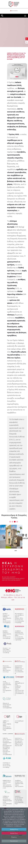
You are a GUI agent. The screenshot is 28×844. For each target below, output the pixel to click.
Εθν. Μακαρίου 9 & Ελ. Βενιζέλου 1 (19, 614)
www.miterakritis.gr (19, 672)
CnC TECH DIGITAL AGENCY (13, 580)
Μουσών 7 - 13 (6, 648)
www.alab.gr (6, 767)
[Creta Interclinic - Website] (14, 11)
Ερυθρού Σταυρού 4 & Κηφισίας (6, 615)
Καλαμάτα (5, 797)
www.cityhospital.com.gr (7, 804)
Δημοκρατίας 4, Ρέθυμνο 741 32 (19, 743)
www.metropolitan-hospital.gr (19, 622)
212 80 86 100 (6, 726)
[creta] (7, 662)
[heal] (18, 792)
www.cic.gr (6, 671)
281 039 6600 (18, 741)
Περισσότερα (14, 841)
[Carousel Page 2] (12, 521)
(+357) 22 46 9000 (6, 688)
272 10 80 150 (6, 799)
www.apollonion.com (7, 691)
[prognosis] (7, 777)
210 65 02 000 (19, 636)
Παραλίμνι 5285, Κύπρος (19, 784)
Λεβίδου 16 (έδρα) (6, 721)
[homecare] (19, 717)
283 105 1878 (18, 745)
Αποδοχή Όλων (14, 829)
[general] (19, 627)
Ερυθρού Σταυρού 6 (5, 631)
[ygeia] (6, 699)
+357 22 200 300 (19, 690)
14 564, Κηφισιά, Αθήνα (7, 724)
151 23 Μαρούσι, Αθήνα (7, 619)
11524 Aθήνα (6, 649)
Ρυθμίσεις (14, 837)
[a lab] (7, 759)
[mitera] (7, 627)
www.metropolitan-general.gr (19, 639)
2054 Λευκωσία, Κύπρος (7, 685)
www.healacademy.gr (19, 803)
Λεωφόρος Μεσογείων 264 (19, 631)
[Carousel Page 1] (10, 521)
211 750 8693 (18, 799)
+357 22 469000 (19, 786)
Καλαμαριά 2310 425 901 (7, 743)
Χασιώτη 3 (17, 796)
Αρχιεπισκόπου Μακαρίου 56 (18, 666)
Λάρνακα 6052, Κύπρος (7, 782)
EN (27, 42)
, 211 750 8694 (18, 800)
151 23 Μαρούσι (19, 797)
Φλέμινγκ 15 (6, 703)
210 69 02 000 (7, 651)
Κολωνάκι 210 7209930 (6, 752)
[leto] (7, 644)
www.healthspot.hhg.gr (7, 729)
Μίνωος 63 (5, 665)
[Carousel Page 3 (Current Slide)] (15, 521)
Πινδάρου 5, (6, 796)
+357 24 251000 (7, 785)
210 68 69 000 (7, 636)
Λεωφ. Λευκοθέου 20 (6, 682)
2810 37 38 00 (6, 670)
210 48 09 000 (19, 619)
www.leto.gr (6, 652)
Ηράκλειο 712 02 (19, 668)
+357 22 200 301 (19, 692)
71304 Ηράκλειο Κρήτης (7, 668)
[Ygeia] (7, 610)
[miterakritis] (20, 662)
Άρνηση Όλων (14, 833)
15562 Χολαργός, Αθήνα (19, 634)
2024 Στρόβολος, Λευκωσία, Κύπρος (18, 687)
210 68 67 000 (6, 621)
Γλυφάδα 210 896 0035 (6, 749)
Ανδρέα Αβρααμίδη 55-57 (19, 682)
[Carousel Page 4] (17, 521)
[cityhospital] (8, 792)
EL (26, 38)
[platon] (8, 734)
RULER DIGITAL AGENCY (18, 578)
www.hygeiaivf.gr (7, 707)
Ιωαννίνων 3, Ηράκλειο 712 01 (19, 739)
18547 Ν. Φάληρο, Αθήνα (19, 617)
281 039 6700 (18, 670)
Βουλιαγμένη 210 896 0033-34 (7, 746)
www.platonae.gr (7, 754)
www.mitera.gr (6, 638)
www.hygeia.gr (6, 622)
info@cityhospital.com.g (7, 801)
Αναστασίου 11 (6, 762)
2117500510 (6, 706)
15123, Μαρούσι (7, 704)
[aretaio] (19, 678)
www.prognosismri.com (7, 787)
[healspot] (7, 717)
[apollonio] (8, 678)
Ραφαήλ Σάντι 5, (7, 780)
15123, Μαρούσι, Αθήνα (7, 634)
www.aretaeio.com (19, 694)
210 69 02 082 (6, 765)
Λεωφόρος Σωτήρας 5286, (19, 781)
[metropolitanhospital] (19, 610)
